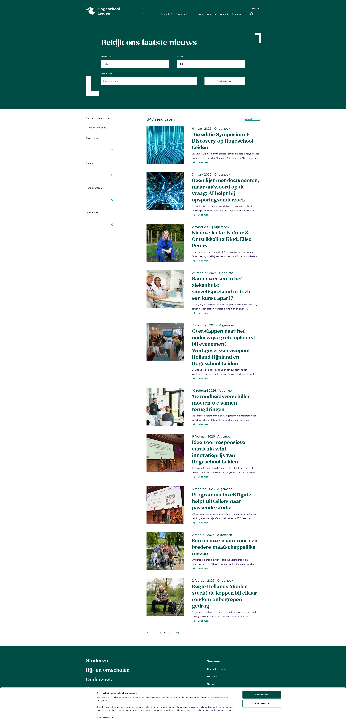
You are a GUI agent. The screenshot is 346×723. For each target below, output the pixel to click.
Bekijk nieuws (225, 81)
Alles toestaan (262, 694)
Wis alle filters (252, 119)
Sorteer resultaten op (98, 118)
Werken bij (213, 676)
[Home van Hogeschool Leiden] (112, 11)
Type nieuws (106, 56)
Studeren (97, 660)
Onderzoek (99, 679)
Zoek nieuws (106, 74)
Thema (180, 56)
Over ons (148, 14)
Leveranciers (239, 14)
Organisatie (182, 14)
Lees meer (205, 162)
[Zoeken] (252, 14)
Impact (165, 14)
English (256, 8)
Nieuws (199, 14)
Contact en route (216, 668)
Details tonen (103, 718)
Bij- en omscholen (108, 670)
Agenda (211, 14)
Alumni (224, 14)
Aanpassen (260, 703)
